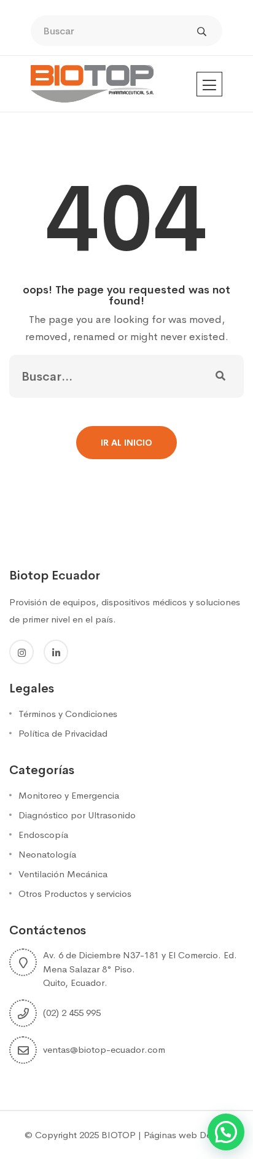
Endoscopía (43, 834)
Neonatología (47, 854)
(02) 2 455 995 (72, 1012)
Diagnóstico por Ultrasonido (77, 815)
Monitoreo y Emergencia (68, 795)
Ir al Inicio (126, 442)
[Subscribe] (220, 376)
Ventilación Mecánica (62, 874)
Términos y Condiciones (67, 713)
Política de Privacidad (62, 733)
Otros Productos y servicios (74, 893)
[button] (226, 1132)
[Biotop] (92, 83)
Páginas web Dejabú (186, 1135)
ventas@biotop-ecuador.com (104, 1049)
